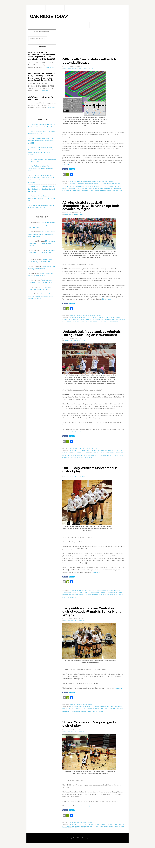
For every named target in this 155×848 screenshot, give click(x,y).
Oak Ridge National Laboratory (89, 181)
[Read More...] (49, 67)
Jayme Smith (111, 319)
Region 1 (64, 455)
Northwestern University (102, 188)
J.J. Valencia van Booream (89, 708)
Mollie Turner (66, 710)
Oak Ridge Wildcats (78, 454)
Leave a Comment (89, 68)
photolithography (84, 190)
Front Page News (75, 181)
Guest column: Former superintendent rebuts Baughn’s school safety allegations (41, 225)
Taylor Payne (107, 321)
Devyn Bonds (118, 706)
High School (83, 315)
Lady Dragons (82, 826)
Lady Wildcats (66, 321)
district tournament (91, 592)
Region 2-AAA (99, 321)
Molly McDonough (76, 710)
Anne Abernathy (102, 450)
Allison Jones (74, 706)
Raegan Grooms (116, 454)
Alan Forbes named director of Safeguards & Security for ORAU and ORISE (40, 168)
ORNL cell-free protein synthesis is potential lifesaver (89, 60)
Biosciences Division (91, 183)
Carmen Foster (101, 183)
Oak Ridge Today (49, 16)
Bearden (110, 450)
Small (102, 190)
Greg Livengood (76, 708)
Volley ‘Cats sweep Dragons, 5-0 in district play (89, 723)
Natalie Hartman (118, 452)
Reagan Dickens (90, 321)
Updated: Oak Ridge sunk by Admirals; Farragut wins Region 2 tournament (91, 333)
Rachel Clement (112, 710)
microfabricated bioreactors (104, 186)
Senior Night (117, 596)
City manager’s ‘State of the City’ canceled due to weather (41, 243)
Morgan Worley (110, 594)
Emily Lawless (90, 319)
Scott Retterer (95, 190)
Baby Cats (81, 590)
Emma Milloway (99, 319)
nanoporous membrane (69, 188)
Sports (94, 315)
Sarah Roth (77, 711)
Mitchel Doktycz (118, 186)
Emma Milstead (86, 452)
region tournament (113, 455)
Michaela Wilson (100, 594)
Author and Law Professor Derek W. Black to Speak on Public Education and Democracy (41, 189)
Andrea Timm (74, 183)
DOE (75, 185)
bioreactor (81, 183)
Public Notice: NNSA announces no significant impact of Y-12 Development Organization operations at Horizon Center (42, 77)
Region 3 (99, 455)
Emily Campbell (66, 452)
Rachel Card (97, 454)
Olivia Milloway (89, 454)
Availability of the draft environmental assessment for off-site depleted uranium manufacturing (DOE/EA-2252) (41, 55)
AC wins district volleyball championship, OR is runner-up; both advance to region (90, 206)
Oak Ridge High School (89, 710)
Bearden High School (84, 824)
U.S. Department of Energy (106, 181)
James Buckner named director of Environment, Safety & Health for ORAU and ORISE (41, 141)
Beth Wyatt (88, 590)
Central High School (107, 590)
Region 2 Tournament (74, 455)
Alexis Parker (82, 450)
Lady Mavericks (120, 319)
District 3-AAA (72, 319)
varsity (73, 597)
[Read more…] (66, 165)
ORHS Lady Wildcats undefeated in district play (89, 469)
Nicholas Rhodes (67, 454)
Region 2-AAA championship (88, 455)
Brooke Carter (101, 317)
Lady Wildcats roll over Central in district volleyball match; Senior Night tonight (91, 611)
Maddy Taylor (75, 321)
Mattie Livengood (108, 452)
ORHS (78, 596)
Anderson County (92, 450)
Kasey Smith (100, 708)
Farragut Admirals (96, 452)
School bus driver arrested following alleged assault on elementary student (40, 296)
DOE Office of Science (83, 185)
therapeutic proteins (110, 190)
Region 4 (104, 455)
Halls (106, 319)
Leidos (93, 186)
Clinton (103, 824)
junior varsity (71, 594)
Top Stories (94, 448)
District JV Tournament (77, 592)
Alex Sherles (74, 317)
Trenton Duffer (81, 457)
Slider (90, 315)
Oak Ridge (82, 321)
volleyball (114, 321)
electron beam (93, 185)
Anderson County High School (87, 317)
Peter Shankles (74, 190)
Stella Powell (66, 597)
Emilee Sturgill (80, 319)
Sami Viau (73, 457)
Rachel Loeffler (107, 454)
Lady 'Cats (75, 826)
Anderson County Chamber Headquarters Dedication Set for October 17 (42, 198)
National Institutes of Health (85, 188)
